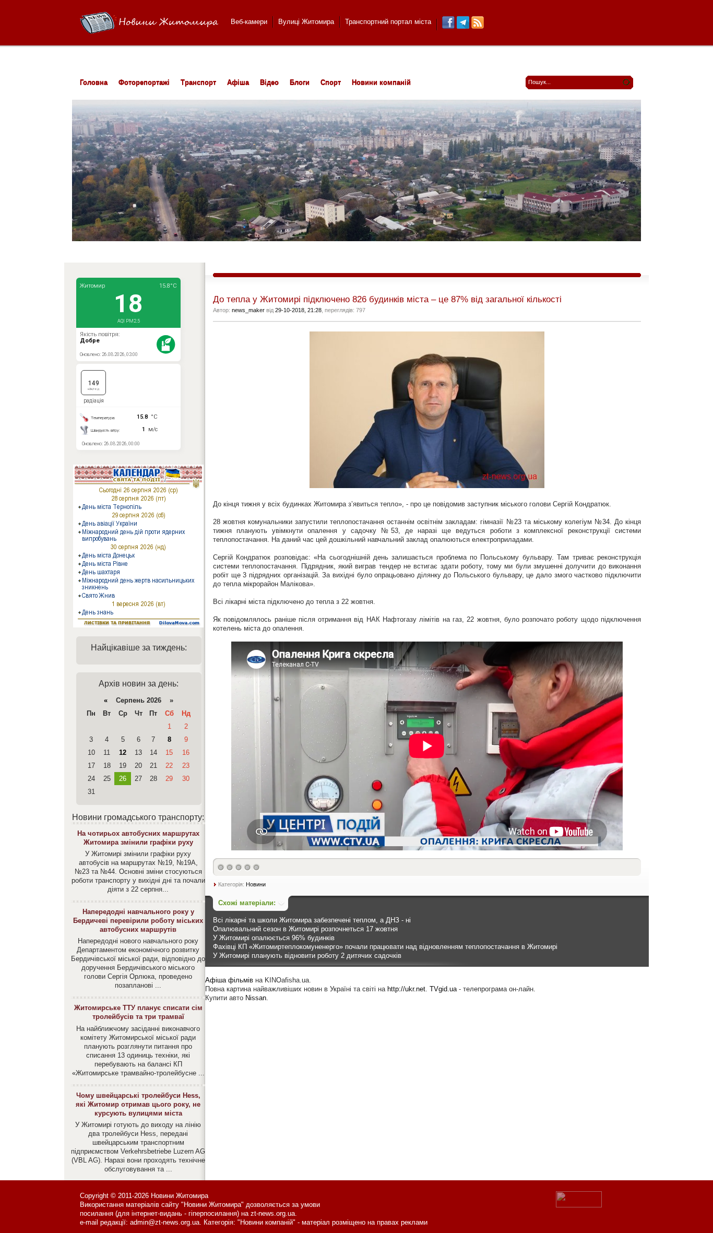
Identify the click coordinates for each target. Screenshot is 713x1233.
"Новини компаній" (266, 1222)
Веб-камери (249, 22)
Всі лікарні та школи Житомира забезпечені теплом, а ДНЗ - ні (312, 920)
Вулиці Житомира (306, 22)
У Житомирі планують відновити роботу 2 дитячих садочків (307, 955)
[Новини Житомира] (149, 23)
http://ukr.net (406, 989)
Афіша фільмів (229, 980)
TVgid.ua (443, 989)
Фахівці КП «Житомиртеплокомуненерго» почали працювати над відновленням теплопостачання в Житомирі (385, 947)
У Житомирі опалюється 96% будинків (274, 938)
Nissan (255, 998)
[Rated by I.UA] (579, 1205)
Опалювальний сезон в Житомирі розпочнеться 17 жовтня (305, 929)
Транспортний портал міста (388, 22)
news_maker (248, 310)
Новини (256, 884)
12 (122, 752)
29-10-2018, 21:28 (298, 310)
